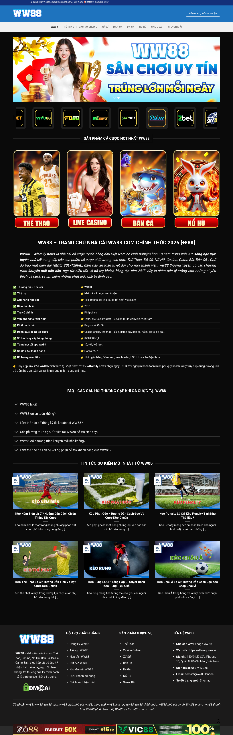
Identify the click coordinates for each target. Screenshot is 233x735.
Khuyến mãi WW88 (81, 669)
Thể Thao (68, 26)
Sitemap (205, 680)
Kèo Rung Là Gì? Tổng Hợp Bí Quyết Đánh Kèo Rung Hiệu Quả (116, 584)
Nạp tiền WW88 (79, 656)
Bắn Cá (117, 26)
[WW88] (31, 13)
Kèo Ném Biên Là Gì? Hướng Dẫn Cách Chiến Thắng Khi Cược (45, 515)
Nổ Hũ (142, 26)
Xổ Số (105, 26)
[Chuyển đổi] (16, 405)
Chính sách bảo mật (82, 682)
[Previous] (21, 69)
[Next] (211, 69)
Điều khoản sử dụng (82, 676)
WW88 (54, 26)
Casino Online (88, 26)
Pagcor (88, 325)
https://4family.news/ (202, 650)
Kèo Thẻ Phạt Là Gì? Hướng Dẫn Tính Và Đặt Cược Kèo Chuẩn (45, 584)
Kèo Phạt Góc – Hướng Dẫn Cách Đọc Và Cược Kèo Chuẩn (116, 515)
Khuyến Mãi (174, 26)
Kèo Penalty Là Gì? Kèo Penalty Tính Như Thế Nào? (187, 515)
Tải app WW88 (79, 650)
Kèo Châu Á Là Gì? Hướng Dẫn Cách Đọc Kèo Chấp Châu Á (187, 584)
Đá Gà (130, 26)
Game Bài (157, 26)
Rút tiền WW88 (79, 663)
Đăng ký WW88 (79, 644)
